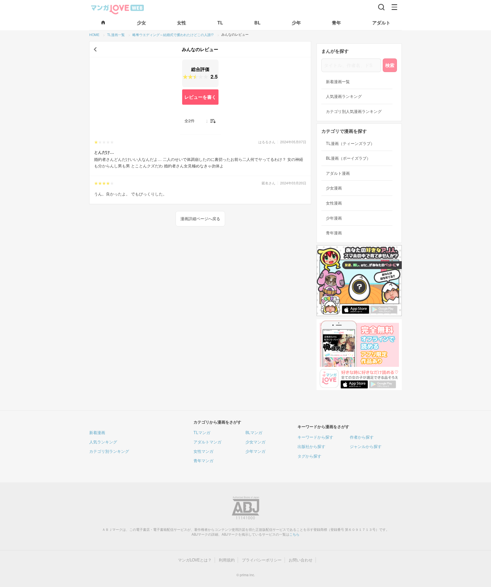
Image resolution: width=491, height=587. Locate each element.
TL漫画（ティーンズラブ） (350, 143)
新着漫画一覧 (338, 81)
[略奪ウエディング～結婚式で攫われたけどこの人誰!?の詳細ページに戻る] (95, 49)
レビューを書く (200, 97)
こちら (294, 534)
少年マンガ (255, 451)
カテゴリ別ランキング (109, 451)
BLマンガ (254, 432)
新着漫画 (97, 432)
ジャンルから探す (366, 446)
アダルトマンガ (207, 442)
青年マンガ (203, 460)
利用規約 (227, 560)
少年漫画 (334, 218)
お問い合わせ (301, 560)
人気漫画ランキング (344, 96)
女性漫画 (334, 203)
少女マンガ (255, 442)
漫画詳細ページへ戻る (200, 218)
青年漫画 (334, 232)
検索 (389, 65)
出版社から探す (311, 446)
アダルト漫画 (338, 173)
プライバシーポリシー (262, 560)
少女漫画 (334, 188)
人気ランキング (103, 442)
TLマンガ (202, 432)
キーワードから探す (315, 437)
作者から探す (362, 437)
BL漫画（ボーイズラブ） (348, 158)
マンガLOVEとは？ (195, 560)
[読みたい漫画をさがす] (381, 7)
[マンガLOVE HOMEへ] (103, 23)
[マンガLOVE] (117, 8)
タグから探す (309, 456)
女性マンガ (203, 451)
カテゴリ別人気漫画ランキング (354, 111)
